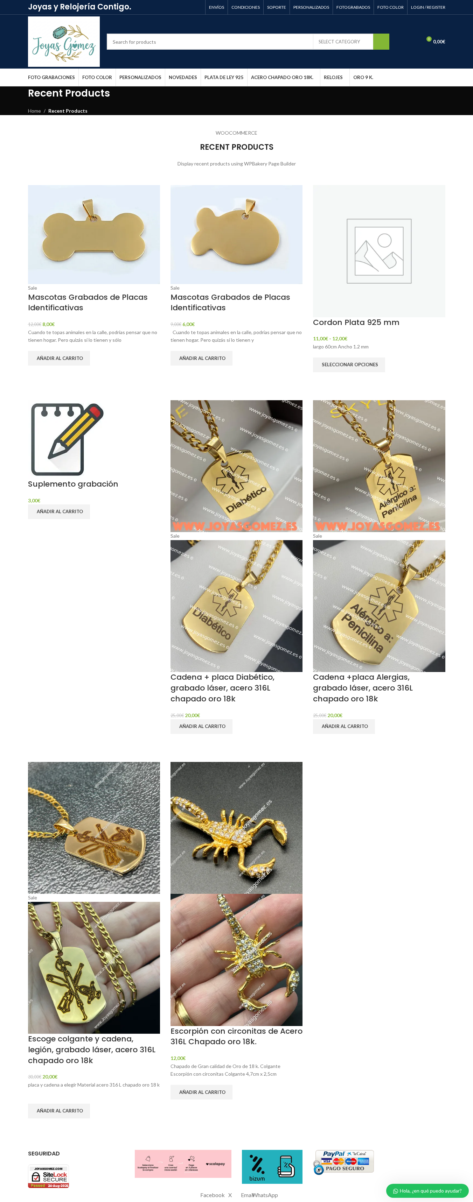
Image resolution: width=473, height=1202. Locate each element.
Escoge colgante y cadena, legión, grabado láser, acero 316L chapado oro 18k (91, 1049)
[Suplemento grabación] (67, 439)
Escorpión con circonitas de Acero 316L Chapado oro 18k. (236, 1036)
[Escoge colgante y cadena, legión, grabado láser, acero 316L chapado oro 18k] (94, 827)
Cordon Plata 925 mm (356, 322)
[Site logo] (64, 41)
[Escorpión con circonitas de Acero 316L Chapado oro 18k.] (236, 827)
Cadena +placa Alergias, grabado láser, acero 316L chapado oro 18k (363, 688)
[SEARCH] (381, 42)
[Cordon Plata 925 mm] (379, 250)
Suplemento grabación (73, 484)
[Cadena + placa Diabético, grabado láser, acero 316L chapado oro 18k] (236, 465)
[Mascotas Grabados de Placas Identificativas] (94, 234)
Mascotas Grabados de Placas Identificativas (88, 302)
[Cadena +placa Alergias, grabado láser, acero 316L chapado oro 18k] (379, 465)
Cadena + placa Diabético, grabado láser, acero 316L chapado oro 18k (222, 688)
